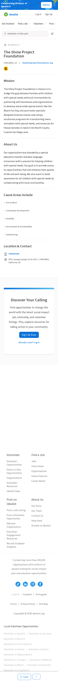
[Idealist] (11, 14)
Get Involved (8, 23)
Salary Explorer (39, 476)
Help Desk (36, 520)
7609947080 (13, 253)
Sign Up (48, 14)
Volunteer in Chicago (15, 660)
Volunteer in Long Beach (17, 670)
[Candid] (6, 68)
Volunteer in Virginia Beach (18, 654)
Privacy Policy (28, 604)
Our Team (36, 511)
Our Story (36, 506)
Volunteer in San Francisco (18, 644)
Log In (38, 14)
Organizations (14, 478)
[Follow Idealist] (17, 584)
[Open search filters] (52, 33)
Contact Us (37, 516)
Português (41, 594)
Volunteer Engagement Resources (14, 535)
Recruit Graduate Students (16, 545)
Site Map (43, 604)
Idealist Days (13, 491)
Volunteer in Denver (14, 649)
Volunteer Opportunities (14, 463)
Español (27, 594)
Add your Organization (14, 525)
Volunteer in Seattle (14, 633)
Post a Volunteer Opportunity (15, 517)
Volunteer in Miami (14, 665)
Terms (13, 604)
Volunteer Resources (12, 484)
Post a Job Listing (16, 510)
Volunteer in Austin (38, 649)
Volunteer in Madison (40, 660)
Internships (37, 466)
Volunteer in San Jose (40, 633)
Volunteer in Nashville (39, 665)
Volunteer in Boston (14, 639)
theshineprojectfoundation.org (37, 63)
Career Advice (38, 481)
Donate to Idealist (41, 525)
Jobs (33, 461)
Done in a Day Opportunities (14, 471)
